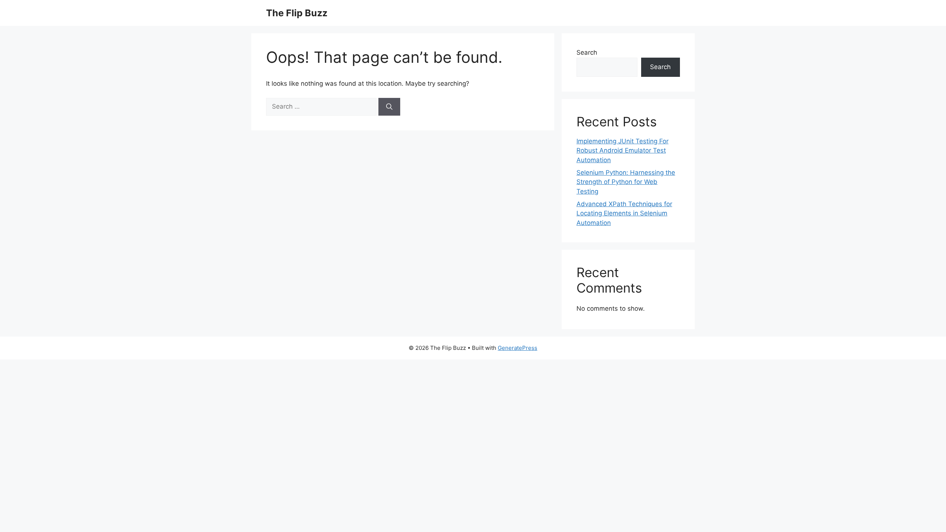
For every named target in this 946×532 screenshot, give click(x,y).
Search (586, 52)
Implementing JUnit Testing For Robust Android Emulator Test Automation (622, 150)
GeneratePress (517, 347)
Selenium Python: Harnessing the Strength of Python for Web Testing (625, 182)
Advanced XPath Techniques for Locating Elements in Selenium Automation (624, 213)
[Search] (389, 107)
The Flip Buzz (296, 12)
